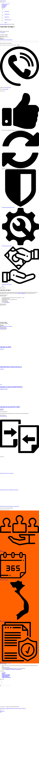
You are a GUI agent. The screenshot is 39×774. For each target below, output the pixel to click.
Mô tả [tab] (3, 286)
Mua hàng (1, 38)
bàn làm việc (23, 293)
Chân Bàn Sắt (4, 5)
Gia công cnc (7, 302)
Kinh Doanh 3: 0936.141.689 (7, 284)
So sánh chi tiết (10, 534)
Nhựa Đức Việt (8, 730)
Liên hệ (3, 7)
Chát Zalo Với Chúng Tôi (21, 769)
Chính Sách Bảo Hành (6, 736)
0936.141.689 (7, 728)
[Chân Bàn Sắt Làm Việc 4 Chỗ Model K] (7, 550)
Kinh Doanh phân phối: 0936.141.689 (8, 207)
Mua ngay (6, 39)
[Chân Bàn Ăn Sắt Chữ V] (7, 533)
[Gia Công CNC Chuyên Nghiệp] (3, 0)
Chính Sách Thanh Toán (6, 738)
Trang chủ (1, 24)
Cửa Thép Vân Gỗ (18, 730)
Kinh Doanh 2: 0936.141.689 (7, 245)
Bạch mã (13, 730)
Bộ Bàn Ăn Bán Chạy (5, 4)
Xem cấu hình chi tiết (3, 328)
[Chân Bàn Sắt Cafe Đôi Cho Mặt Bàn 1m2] (7, 566)
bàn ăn (19, 293)
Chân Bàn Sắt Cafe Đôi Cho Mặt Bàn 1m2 (7, 567)
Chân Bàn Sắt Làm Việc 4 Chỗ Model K (6, 551)
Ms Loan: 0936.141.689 (4, 769)
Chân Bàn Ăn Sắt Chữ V (4, 534)
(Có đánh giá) (2, 32)
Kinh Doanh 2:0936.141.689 (12, 769)
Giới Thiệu (4, 6)
